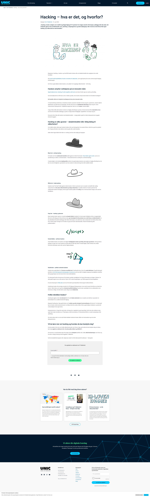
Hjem (5, 7)
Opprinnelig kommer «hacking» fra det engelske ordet (61, 92)
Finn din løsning (31, 3)
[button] (71, 375)
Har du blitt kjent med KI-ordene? (51, 407)
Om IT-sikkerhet (10, 7)
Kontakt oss (78, 474)
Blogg (99, 3)
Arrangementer (82, 3)
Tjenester (48, 3)
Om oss (65, 3)
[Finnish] (147, 3)
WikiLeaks (60, 282)
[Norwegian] (148, 3)
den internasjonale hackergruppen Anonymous (64, 272)
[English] (146, 3)
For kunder (114, 3)
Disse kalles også (89, 155)
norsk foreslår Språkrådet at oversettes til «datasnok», (63, 78)
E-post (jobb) (54, 350)
